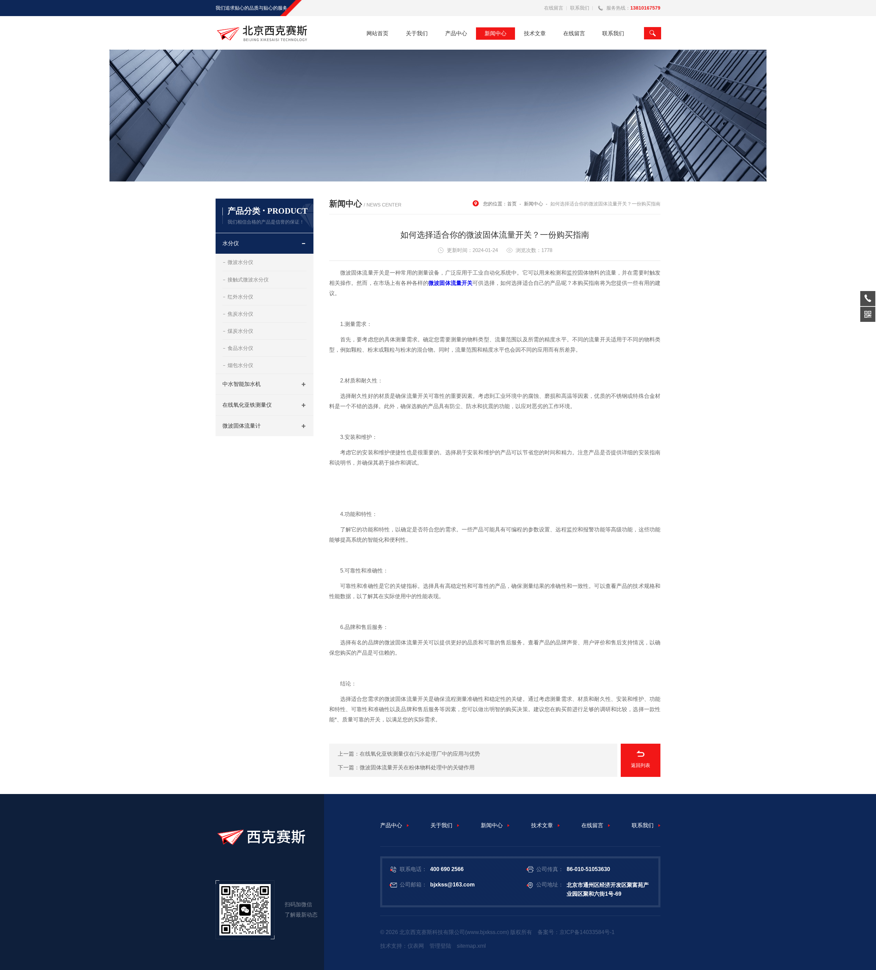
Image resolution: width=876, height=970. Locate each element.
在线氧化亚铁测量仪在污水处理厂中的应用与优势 (420, 754)
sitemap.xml (471, 946)
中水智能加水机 (241, 384)
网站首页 (377, 33)
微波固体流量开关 (450, 283)
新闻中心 (495, 33)
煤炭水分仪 (240, 331)
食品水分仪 (240, 348)
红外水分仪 (240, 297)
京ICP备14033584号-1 (587, 932)
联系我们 (579, 8)
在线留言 (553, 8)
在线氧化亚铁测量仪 (247, 405)
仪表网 (416, 946)
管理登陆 (440, 946)
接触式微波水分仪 (248, 279)
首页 (512, 203)
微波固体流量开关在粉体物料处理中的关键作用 (417, 767)
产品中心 (456, 33)
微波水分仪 (240, 262)
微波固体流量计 (241, 426)
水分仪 (230, 243)
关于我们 (417, 33)
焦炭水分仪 (240, 314)
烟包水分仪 (240, 365)
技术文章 (535, 33)
